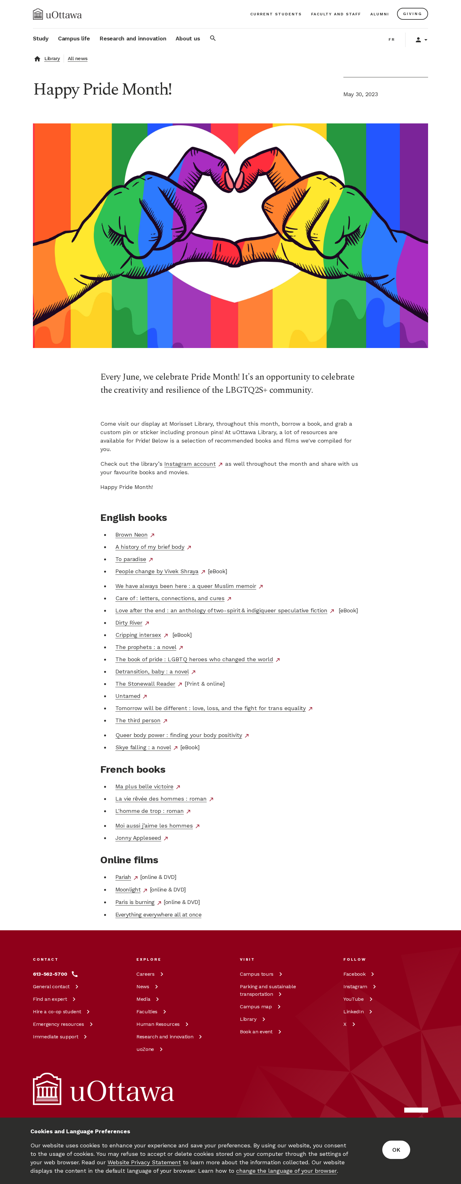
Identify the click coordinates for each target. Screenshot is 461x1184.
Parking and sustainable (268, 990)
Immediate (55, 1037)
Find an (50, 999)
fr (392, 39)
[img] (57, 14)
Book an (256, 1032)
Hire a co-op (57, 1012)
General (51, 986)
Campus (256, 974)
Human (158, 1024)
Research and (164, 1037)
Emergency (58, 1024)
